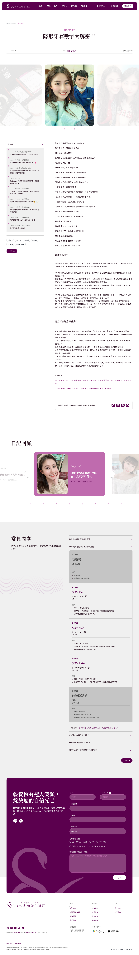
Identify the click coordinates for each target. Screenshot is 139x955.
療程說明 (95, 908)
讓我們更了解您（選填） (79, 852)
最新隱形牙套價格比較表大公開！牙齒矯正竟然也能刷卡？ (98, 728)
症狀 (63, 6)
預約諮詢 (127, 6)
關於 (40, 6)
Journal (14, 23)
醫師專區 (95, 920)
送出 (119, 877)
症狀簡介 (95, 912)
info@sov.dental (30, 932)
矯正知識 (73, 6)
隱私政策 (10, 943)
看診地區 (73, 826)
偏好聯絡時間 (75, 838)
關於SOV (73, 908)
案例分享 (83, 6)
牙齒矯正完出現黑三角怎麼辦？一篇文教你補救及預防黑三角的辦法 (83, 388)
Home (8, 23)
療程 (48, 6)
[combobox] (98, 830)
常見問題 (100, 6)
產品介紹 (73, 916)
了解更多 (126, 760)
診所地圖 (114, 6)
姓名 (72, 792)
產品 (55, 6)
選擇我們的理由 (75, 912)
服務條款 (18, 943)
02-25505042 (16, 932)
